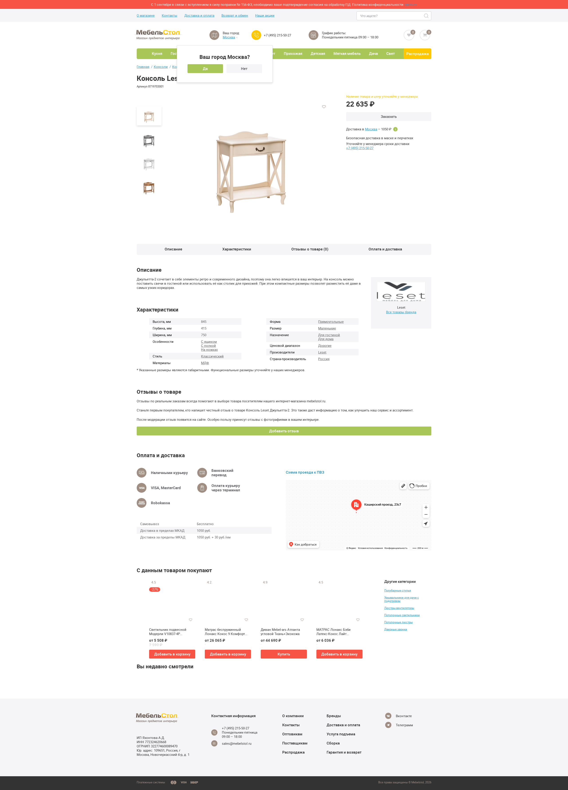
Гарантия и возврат (344, 752)
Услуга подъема (341, 733)
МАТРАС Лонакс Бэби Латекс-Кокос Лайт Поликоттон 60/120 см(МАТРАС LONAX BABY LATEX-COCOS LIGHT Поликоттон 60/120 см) (335, 631)
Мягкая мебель (347, 53)
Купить (284, 654)
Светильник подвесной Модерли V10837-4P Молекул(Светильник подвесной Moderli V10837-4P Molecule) (172, 631)
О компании (293, 715)
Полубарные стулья (397, 590)
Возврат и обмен (234, 15)
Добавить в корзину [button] (172, 654)
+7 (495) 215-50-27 (277, 35)
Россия (323, 359)
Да (205, 68)
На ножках (209, 349)
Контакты (169, 15)
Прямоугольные (331, 321)
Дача (373, 53)
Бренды (334, 715)
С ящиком (209, 341)
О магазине (146, 15)
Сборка (333, 743)
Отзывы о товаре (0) (309, 249)
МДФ (205, 363)
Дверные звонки (395, 629)
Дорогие (324, 345)
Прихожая (293, 53)
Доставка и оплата (199, 15)
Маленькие (327, 328)
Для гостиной (329, 335)
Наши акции (264, 15)
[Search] (426, 15)
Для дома (325, 339)
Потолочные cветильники (402, 615)
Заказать (389, 116)
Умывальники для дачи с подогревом (401, 599)
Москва (229, 37)
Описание (173, 249)
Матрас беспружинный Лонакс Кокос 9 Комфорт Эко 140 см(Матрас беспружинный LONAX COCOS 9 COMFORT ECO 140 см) (226, 631)
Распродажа (417, 53)
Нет (244, 68)
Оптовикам (292, 733)
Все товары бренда (401, 312)
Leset (322, 352)
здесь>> (410, 4)
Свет (390, 53)
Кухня (157, 53)
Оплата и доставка (385, 249)
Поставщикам (295, 743)
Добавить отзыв (284, 430)
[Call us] (256, 35)
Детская (318, 53)
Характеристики (236, 249)
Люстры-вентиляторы (399, 608)
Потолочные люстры (398, 622)
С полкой (208, 345)
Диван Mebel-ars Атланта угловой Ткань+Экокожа (280, 631)
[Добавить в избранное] (324, 107)
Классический (212, 356)
